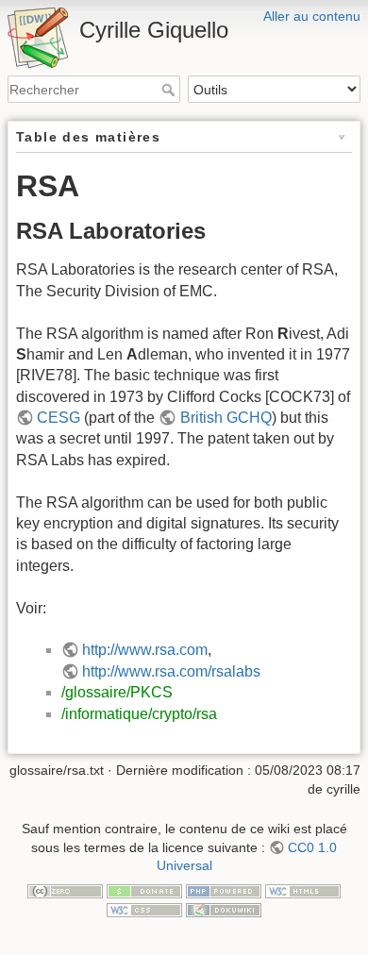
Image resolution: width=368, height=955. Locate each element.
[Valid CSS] (144, 908)
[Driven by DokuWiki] (223, 908)
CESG (58, 418)
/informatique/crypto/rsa (139, 714)
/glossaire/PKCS (117, 692)
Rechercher (170, 89)
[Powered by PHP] (223, 890)
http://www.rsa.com (145, 650)
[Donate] (144, 890)
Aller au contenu (311, 16)
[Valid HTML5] (303, 890)
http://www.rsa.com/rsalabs (171, 671)
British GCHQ (225, 418)
